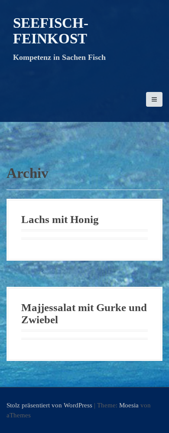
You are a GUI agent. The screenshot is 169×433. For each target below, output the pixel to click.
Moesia (129, 405)
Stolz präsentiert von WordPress (49, 405)
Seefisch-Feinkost (50, 30)
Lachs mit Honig (60, 219)
